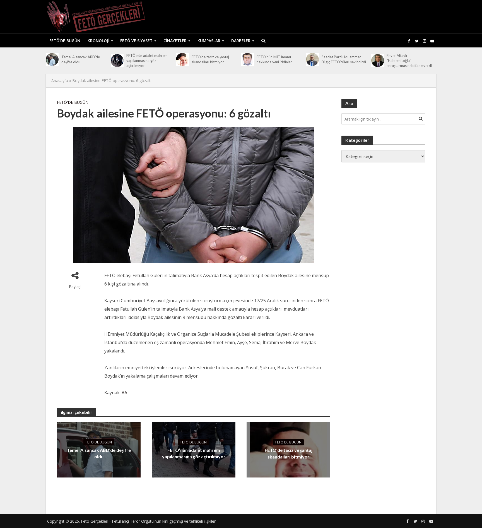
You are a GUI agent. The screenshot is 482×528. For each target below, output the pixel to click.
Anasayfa (59, 80)
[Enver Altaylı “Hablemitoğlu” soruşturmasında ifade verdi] (377, 60)
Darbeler (240, 40)
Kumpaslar (208, 40)
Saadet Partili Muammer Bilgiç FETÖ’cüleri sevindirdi (344, 59)
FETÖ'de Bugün (72, 102)
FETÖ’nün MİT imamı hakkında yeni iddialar (274, 59)
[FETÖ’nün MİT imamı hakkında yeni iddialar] (247, 59)
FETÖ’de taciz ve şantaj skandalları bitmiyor (210, 59)
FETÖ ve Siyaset (136, 40)
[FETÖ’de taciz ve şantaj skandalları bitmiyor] (182, 59)
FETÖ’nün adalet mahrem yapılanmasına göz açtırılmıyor (147, 60)
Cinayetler (175, 40)
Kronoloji (98, 40)
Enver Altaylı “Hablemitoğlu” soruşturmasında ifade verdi (409, 60)
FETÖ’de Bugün (64, 40)
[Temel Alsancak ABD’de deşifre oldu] (52, 59)
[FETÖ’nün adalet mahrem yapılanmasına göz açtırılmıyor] (117, 60)
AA (124, 393)
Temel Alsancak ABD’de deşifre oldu (80, 59)
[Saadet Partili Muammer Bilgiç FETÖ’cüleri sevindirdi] (312, 59)
